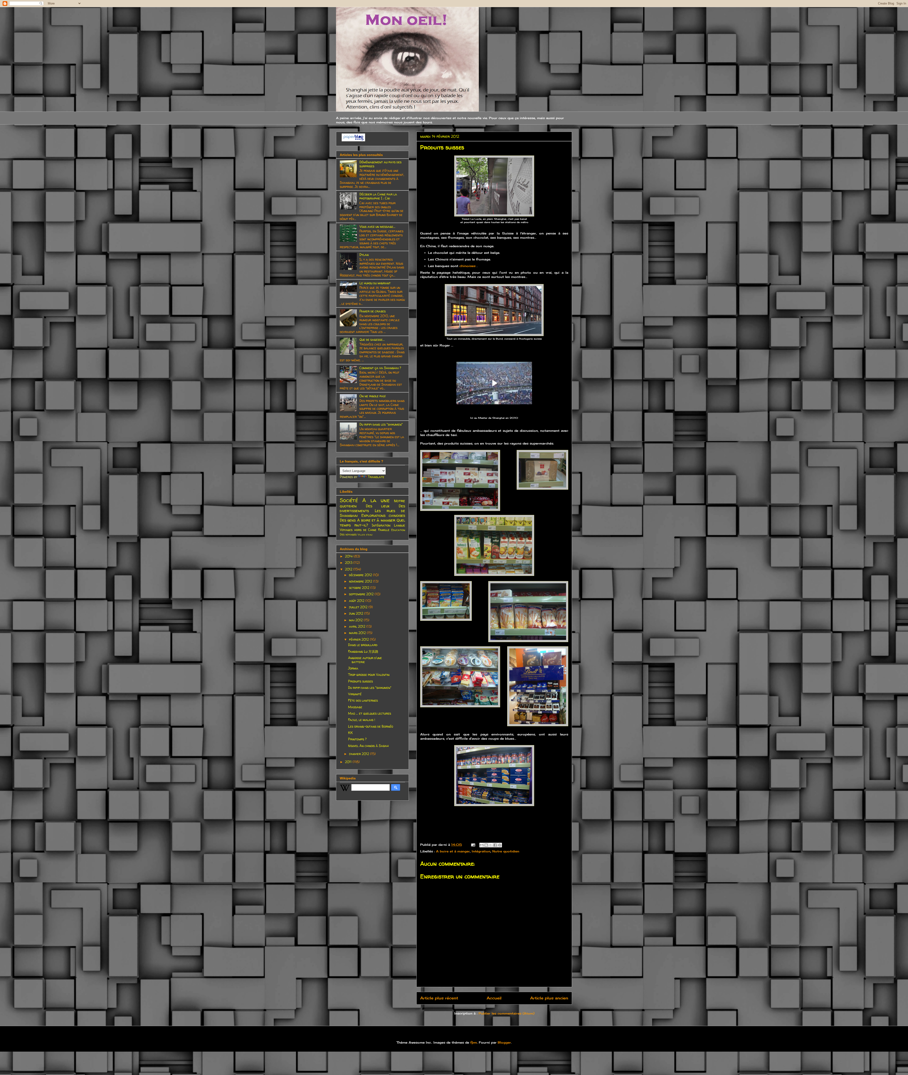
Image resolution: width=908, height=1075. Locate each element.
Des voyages (348, 534)
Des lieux (378, 506)
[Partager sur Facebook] (495, 845)
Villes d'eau (365, 534)
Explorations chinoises (383, 515)
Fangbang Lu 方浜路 (363, 651)
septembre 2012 (362, 594)
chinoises (468, 266)
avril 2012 (357, 626)
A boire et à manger (453, 851)
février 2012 (359, 639)
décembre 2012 (361, 575)
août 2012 (357, 600)
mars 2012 (358, 632)
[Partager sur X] (490, 845)
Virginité (355, 694)
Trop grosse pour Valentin (368, 674)
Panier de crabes (372, 311)
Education (398, 530)
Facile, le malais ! (361, 719)
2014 (349, 556)
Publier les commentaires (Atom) (506, 1013)
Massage (355, 707)
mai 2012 (356, 620)
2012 (349, 569)
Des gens (348, 520)
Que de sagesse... (372, 339)
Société (349, 500)
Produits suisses (360, 681)
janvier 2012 (359, 753)
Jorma (353, 668)
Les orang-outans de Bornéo (370, 726)
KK (350, 732)
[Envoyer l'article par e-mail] (472, 844)
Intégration (481, 851)
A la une (376, 500)
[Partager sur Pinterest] (499, 845)
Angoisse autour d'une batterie (365, 660)
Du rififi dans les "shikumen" (381, 424)
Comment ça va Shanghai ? (380, 368)
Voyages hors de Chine (358, 529)
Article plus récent (439, 998)
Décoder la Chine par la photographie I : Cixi (378, 196)
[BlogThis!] (486, 845)
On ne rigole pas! (372, 396)
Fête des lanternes (363, 700)
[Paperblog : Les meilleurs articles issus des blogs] (353, 140)
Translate (376, 477)
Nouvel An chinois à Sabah (368, 745)
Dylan (364, 254)
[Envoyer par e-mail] (481, 845)
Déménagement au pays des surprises (380, 164)
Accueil (494, 998)
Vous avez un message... (377, 226)
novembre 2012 (361, 581)
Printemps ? (357, 739)
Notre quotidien (505, 851)
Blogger (504, 1042)
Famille (383, 529)
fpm (473, 1042)
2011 (349, 762)
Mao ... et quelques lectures (369, 713)
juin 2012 (356, 613)
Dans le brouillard (362, 645)
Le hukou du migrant (375, 283)
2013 (349, 562)
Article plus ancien (549, 998)
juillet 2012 (358, 607)
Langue (399, 525)
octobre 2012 (359, 587)
